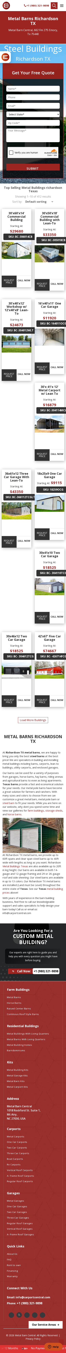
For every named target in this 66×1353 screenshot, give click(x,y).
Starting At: (16, 226)
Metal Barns (14, 997)
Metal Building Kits (17, 1069)
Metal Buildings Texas (15, 866)
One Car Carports (17, 1142)
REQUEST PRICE (9, 281)
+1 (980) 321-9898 (37, 5)
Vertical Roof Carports (20, 1170)
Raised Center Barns (19, 1008)
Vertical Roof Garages (20, 1228)
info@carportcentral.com (33, 1297)
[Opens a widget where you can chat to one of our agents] (53, 1347)
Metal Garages (15, 1200)
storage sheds (53, 810)
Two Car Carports (17, 1147)
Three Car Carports (18, 1153)
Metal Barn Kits (16, 1081)
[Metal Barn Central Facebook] (11, 1315)
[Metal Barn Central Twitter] (19, 1315)
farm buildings (36, 810)
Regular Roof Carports (20, 1181)
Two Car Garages (17, 1212)
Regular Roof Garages (20, 1223)
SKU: (11, 237)
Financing (12, 1270)
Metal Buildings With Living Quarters (28, 1033)
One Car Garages (17, 1206)
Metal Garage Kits (17, 1075)
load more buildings (33, 720)
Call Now (24, 280)
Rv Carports (14, 1164)
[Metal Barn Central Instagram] (27, 1315)
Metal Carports (15, 1136)
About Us (12, 1253)
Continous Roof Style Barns (23, 1014)
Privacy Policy (33, 1338)
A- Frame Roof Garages (20, 1234)
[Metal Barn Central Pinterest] (34, 1315)
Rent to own (14, 1265)
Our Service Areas (44, 1325)
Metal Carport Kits (17, 1086)
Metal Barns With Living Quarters (26, 1039)
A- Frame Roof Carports (20, 1175)
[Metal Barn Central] (6, 5)
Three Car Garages (18, 1217)
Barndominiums (16, 1050)
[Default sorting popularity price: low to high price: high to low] (38, 202)
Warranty (12, 1276)
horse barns (14, 814)
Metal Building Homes (19, 1044)
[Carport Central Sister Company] (5, 57)
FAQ (9, 1259)
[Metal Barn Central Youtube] (42, 1315)
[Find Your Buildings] (54, 5)
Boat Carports (15, 1158)
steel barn (8, 803)
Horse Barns (14, 1002)
